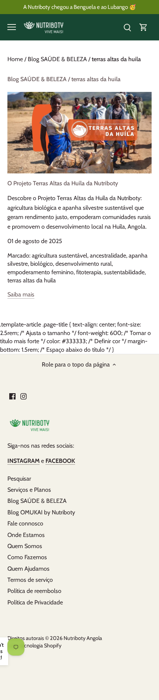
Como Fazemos (27, 557)
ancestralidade (108, 255)
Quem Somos (24, 546)
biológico (41, 263)
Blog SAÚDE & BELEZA (37, 500)
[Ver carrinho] (143, 27)
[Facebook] (12, 396)
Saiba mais (20, 294)
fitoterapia (88, 272)
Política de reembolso (34, 590)
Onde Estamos (26, 534)
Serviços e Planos (29, 489)
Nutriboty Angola (83, 638)
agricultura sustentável (59, 255)
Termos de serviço (30, 579)
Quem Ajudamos (28, 568)
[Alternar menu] (11, 27)
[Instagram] (23, 396)
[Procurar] (127, 27)
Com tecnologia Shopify (34, 645)
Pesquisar (19, 478)
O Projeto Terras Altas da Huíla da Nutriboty (62, 183)
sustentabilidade (124, 272)
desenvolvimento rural (83, 263)
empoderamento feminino (40, 272)
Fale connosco (25, 523)
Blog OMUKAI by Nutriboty (41, 512)
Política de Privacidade (35, 602)
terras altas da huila (31, 280)
